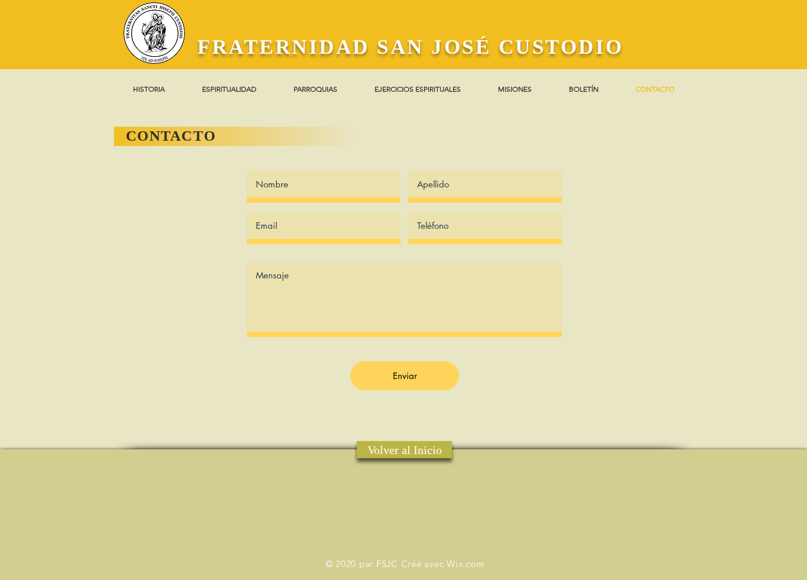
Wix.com (465, 563)
